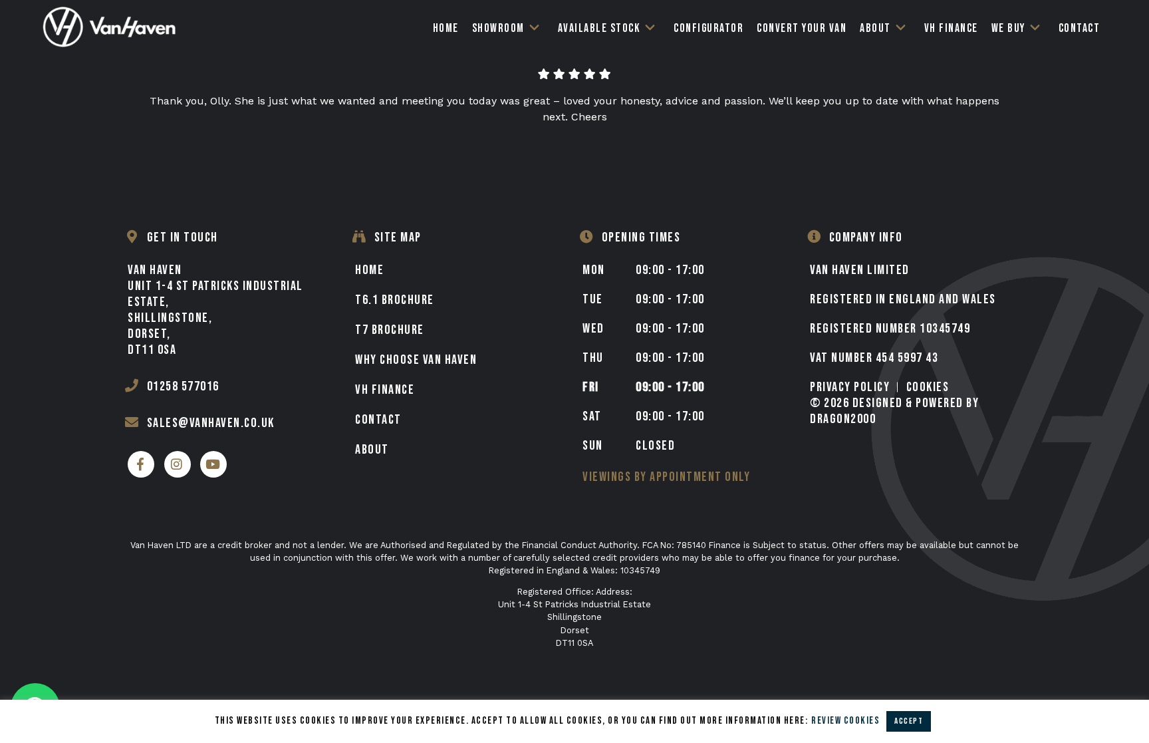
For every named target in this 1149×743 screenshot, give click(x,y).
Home (446, 28)
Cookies (928, 387)
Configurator (708, 28)
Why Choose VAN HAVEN (416, 360)
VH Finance (951, 28)
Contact (1079, 28)
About (875, 28)
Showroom (498, 28)
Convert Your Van (801, 28)
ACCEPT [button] (908, 721)
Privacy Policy (850, 387)
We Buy (1008, 28)
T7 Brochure (389, 330)
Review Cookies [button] (845, 720)
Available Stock (599, 28)
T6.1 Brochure (394, 300)
